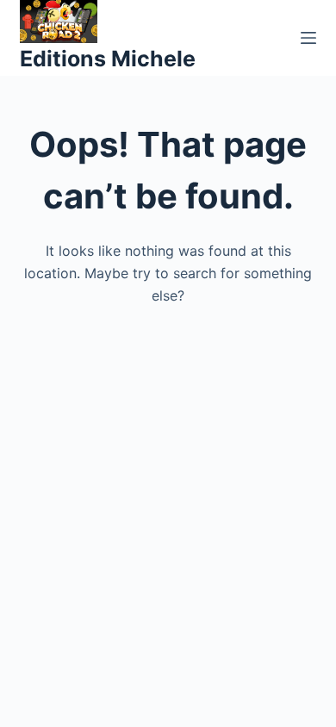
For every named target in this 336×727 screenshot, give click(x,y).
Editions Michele (108, 58)
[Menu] (308, 38)
